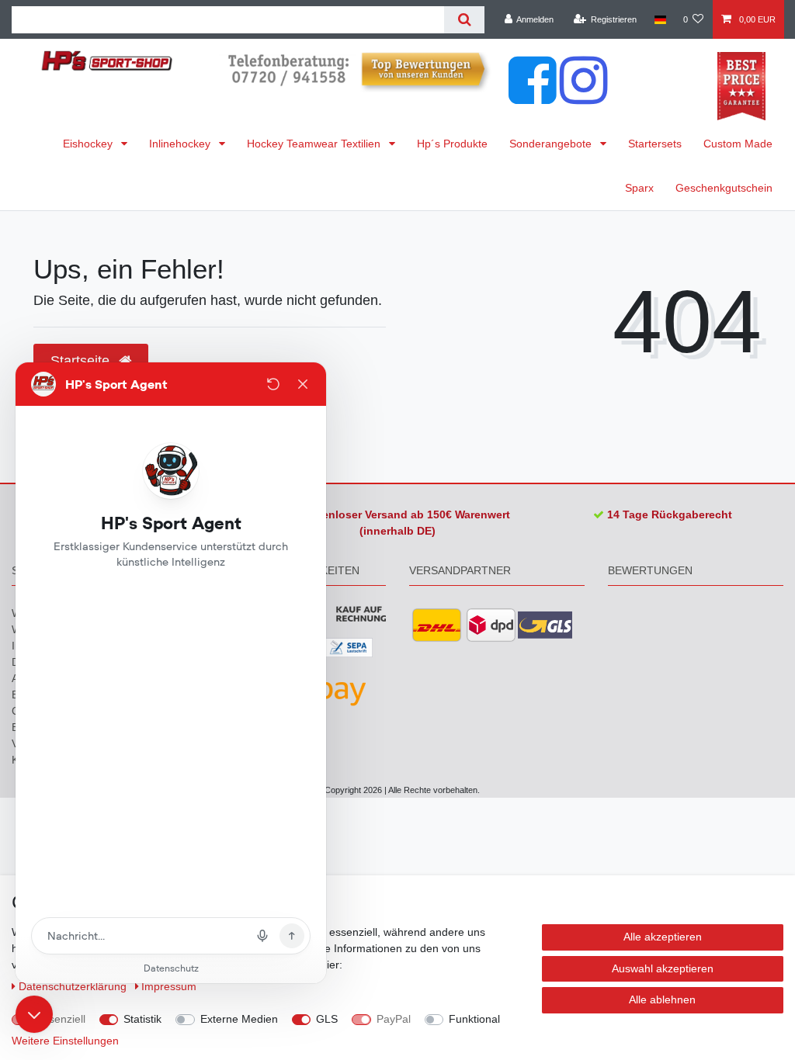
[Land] (659, 19)
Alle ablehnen (662, 999)
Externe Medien (239, 1019)
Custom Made (737, 143)
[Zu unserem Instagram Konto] (584, 96)
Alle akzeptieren (662, 936)
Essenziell (60, 1019)
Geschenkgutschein (723, 188)
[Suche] (464, 19)
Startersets (655, 143)
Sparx (639, 188)
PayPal (394, 1019)
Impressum (168, 986)
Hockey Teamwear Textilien (315, 143)
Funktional (474, 1019)
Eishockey (89, 143)
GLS (327, 1019)
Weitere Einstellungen (65, 1040)
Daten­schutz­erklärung (74, 986)
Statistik (142, 1019)
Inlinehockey (181, 143)
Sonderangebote (552, 143)
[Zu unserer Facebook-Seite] (533, 96)
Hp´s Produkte (452, 143)
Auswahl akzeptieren (662, 968)
